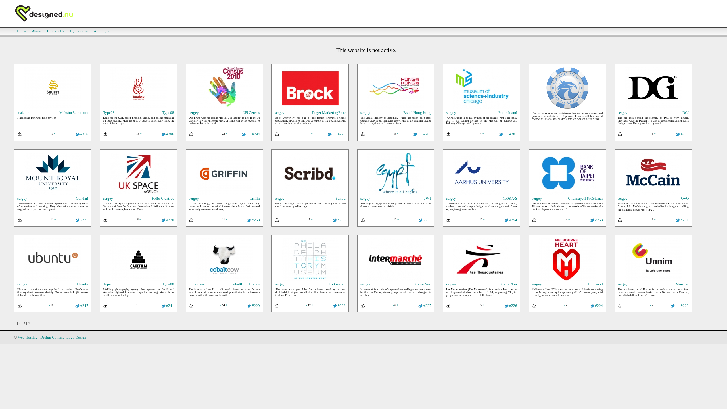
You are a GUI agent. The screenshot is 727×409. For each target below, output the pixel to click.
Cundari (82, 198)
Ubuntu (82, 284)
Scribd (341, 198)
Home (21, 31)
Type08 (168, 112)
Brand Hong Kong (417, 112)
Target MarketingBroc (329, 112)
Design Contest (52, 337)
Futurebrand (507, 112)
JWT (427, 198)
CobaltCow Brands (245, 284)
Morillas (682, 284)
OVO (685, 198)
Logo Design (76, 337)
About (36, 31)
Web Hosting (28, 337)
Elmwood (595, 284)
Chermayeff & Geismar (585, 198)
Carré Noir (423, 284)
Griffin (255, 198)
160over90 (337, 284)
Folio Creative (163, 198)
